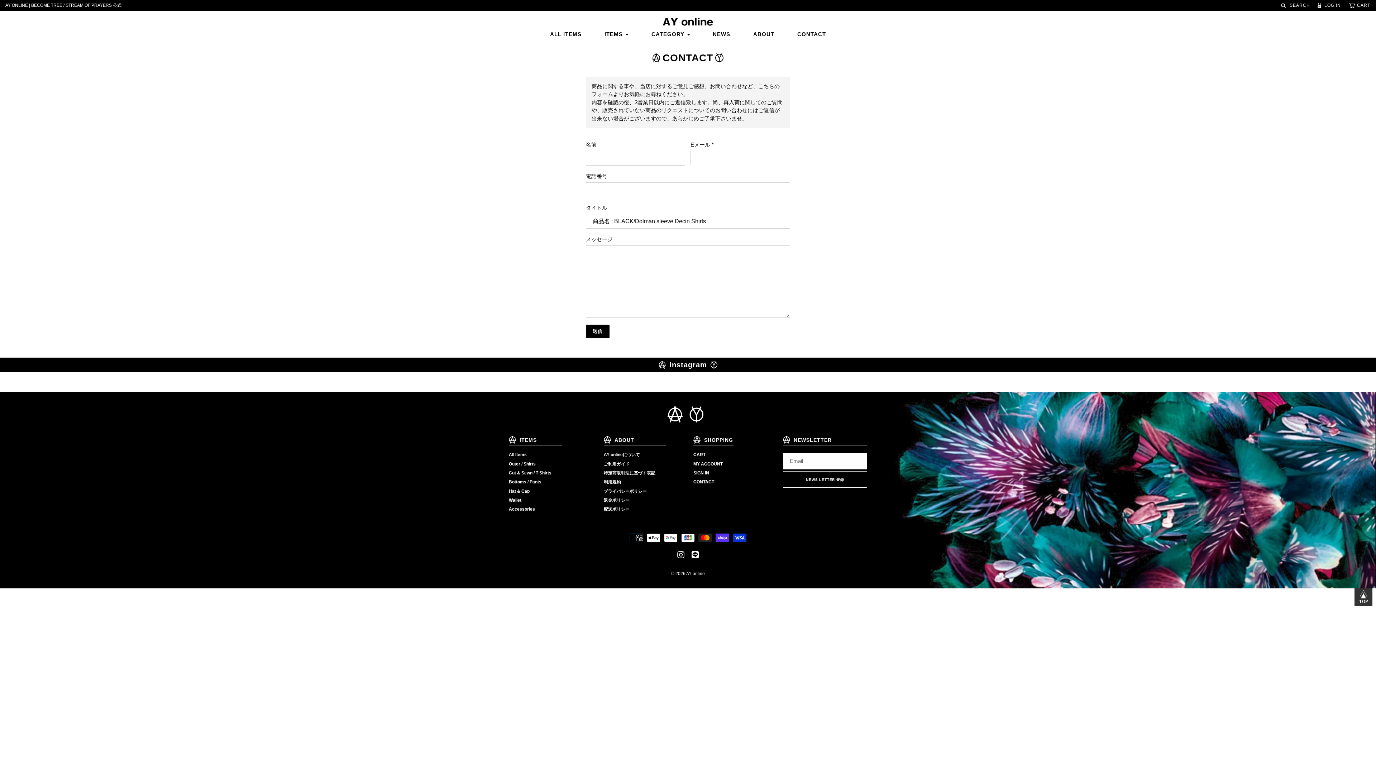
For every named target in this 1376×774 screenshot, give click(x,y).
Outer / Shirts (522, 464)
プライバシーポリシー (625, 491)
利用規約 (612, 481)
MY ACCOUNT (708, 464)
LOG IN (1332, 5)
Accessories (522, 509)
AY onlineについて (622, 454)
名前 (591, 145)
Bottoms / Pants (525, 481)
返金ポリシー (617, 500)
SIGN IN (701, 473)
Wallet (515, 500)
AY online (695, 573)
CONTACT (703, 481)
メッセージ (599, 239)
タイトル (596, 208)
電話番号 (596, 176)
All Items (518, 454)
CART (699, 454)
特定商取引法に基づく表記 (629, 473)
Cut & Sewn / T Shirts (530, 473)
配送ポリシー (617, 509)
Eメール (702, 145)
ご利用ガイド (617, 464)
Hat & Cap (519, 491)
